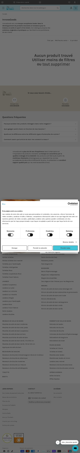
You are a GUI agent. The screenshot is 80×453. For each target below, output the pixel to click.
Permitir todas (65, 248)
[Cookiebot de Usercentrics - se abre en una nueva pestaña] (69, 204)
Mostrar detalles (68, 242)
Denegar (14, 248)
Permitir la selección (40, 248)
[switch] (30, 234)
